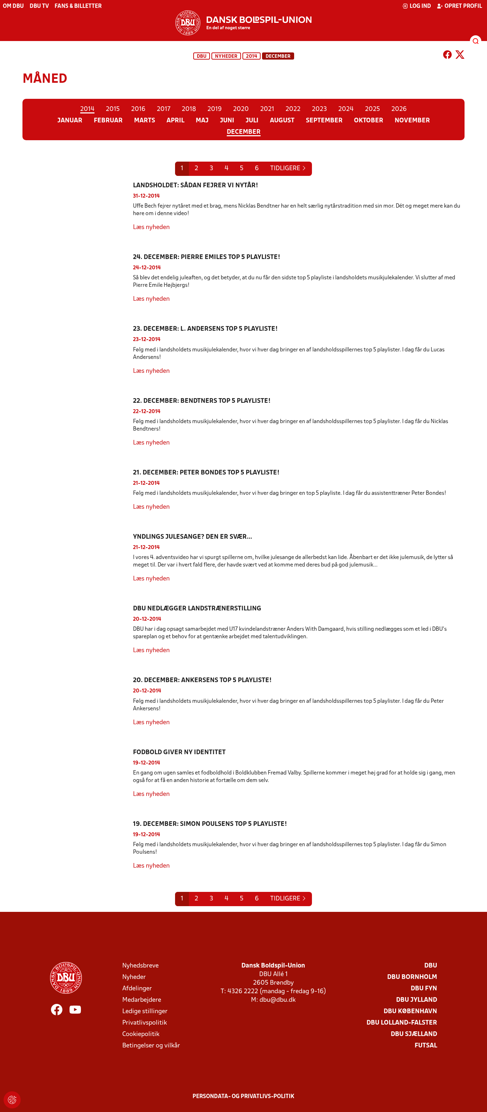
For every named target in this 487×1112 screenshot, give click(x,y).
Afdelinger (137, 989)
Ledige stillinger (145, 1012)
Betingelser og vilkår (151, 1046)
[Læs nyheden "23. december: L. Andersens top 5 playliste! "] (77, 350)
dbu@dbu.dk (278, 1000)
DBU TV (39, 6)
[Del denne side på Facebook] (447, 56)
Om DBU (13, 6)
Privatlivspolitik (144, 1023)
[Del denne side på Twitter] (460, 56)
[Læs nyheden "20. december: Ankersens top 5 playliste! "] (77, 701)
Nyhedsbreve (140, 966)
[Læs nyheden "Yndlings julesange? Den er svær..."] (77, 558)
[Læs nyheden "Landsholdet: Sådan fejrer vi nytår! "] (77, 207)
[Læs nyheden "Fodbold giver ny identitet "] (77, 773)
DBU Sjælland (414, 1034)
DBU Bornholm (412, 977)
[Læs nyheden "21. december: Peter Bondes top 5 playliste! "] (77, 490)
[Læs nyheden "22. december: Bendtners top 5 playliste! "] (77, 422)
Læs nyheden (151, 227)
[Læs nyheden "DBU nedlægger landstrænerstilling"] (77, 630)
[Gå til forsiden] (243, 22)
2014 (251, 56)
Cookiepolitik (140, 1034)
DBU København (410, 1012)
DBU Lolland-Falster (401, 1023)
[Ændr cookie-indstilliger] (12, 1099)
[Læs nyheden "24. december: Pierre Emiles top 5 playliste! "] (77, 278)
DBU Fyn (424, 989)
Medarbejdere (141, 1000)
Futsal (426, 1046)
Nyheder (226, 56)
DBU (201, 56)
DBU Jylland (416, 1000)
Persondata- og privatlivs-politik (243, 1096)
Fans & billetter (78, 6)
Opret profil (463, 6)
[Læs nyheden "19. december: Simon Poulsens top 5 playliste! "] (77, 845)
